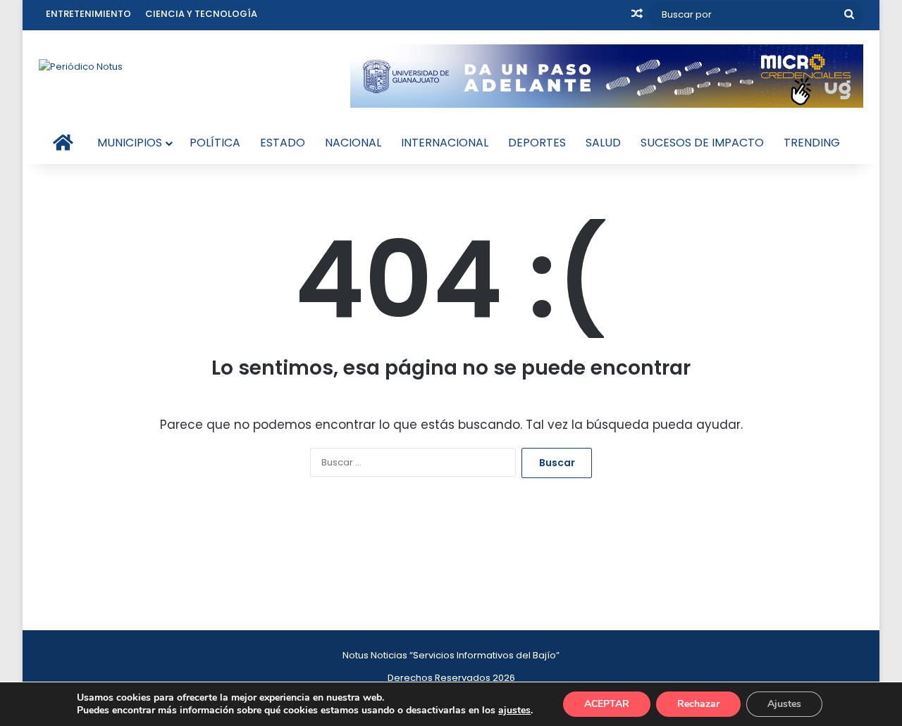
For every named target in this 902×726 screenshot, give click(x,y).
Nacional (353, 142)
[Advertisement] (451, 559)
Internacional (444, 142)
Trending (812, 142)
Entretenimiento (88, 13)
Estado (282, 142)
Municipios (129, 142)
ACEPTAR (606, 704)
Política (215, 142)
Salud (603, 142)
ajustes (514, 710)
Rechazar (698, 704)
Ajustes (784, 704)
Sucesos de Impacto (702, 142)
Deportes (537, 142)
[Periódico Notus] (81, 66)
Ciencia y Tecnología (201, 13)
